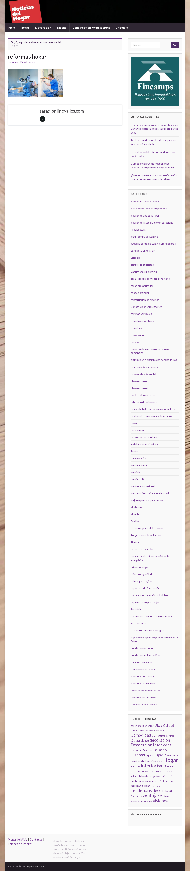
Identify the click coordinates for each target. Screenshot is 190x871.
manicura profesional (143, 486)
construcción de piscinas (145, 299)
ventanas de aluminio (143, 683)
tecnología (155, 786)
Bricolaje (122, 27)
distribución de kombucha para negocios (154, 359)
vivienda (160, 800)
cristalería (136, 327)
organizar (155, 776)
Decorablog (140, 740)
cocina (141, 730)
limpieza (137, 771)
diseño (161, 749)
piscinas (171, 776)
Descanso (149, 750)
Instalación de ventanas (144, 437)
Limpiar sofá (137, 479)
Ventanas (165, 796)
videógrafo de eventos (144, 704)
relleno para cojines (142, 581)
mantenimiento (155, 771)
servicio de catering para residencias (152, 616)
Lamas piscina (138, 458)
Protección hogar (141, 781)
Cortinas (170, 735)
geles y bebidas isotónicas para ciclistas (153, 408)
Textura (134, 796)
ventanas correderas (143, 676)
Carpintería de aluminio (144, 271)
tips (140, 796)
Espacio (160, 755)
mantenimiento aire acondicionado (150, 493)
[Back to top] (181, 862)
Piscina (135, 542)
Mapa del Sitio (17, 839)
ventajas (151, 795)
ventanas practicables (143, 697)
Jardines (135, 451)
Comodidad (141, 735)
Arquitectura (138, 229)
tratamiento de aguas (143, 669)
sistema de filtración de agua (147, 630)
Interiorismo (153, 765)
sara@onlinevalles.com (23, 62)
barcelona (136, 725)
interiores (135, 766)
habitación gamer (152, 761)
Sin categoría (138, 623)
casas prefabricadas (142, 285)
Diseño (62, 27)
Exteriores (136, 761)
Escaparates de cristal (143, 373)
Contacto (36, 839)
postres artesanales (142, 549)
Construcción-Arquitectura (91, 27)
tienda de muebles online (145, 655)
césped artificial (140, 292)
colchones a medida (155, 730)
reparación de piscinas (162, 781)
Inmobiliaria (137, 430)
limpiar (170, 766)
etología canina (139, 387)
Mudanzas (136, 507)
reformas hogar (139, 567)
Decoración (43, 27)
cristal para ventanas (143, 320)
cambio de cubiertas (142, 264)
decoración (160, 740)
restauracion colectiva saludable (149, 595)
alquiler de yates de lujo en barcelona (152, 222)
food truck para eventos (144, 394)
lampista (135, 472)
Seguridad (136, 609)
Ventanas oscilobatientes (145, 690)
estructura (172, 755)
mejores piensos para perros (147, 500)
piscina (164, 776)
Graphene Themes (35, 866)
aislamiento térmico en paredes (149, 208)
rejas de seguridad (141, 574)
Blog (158, 725)
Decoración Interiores (151, 744)
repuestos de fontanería (145, 588)
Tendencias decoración (152, 790)
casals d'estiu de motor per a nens (150, 278)
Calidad (168, 725)
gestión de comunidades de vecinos (151, 415)
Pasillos (135, 521)
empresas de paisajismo (144, 366)
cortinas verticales (141, 313)
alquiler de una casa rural (145, 215)
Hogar (25, 27)
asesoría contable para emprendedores (153, 243)
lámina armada (139, 465)
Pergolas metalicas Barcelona (147, 535)
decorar (136, 750)
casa (134, 730)
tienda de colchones (142, 648)
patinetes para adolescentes (147, 528)
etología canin (139, 380)
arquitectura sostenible (144, 236)
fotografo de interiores (144, 401)
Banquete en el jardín (143, 250)
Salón (134, 785)
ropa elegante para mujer (145, 602)
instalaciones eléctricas (144, 444)
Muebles (136, 514)
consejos (159, 735)
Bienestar (148, 725)
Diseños (138, 754)
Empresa (149, 755)
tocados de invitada (142, 662)
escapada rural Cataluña (145, 201)
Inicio (11, 27)
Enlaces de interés (20, 844)
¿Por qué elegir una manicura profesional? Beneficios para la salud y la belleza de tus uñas (154, 128)
